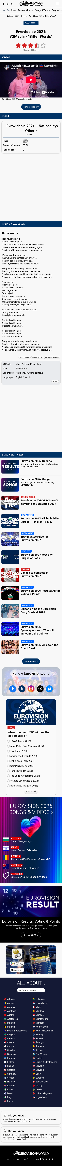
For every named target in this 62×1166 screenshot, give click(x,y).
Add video (25, 357)
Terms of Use (26, 1159)
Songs (42, 10)
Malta (38, 1007)
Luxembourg (41, 1003)
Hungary (11, 1081)
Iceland (11, 1085)
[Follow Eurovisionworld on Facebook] (3, 4)
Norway (39, 1034)
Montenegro (41, 1019)
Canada (11, 1038)
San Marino (41, 1054)
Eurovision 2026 (30, 809)
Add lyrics (38, 357)
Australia (11, 1011)
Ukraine (39, 1089)
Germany (11, 1073)
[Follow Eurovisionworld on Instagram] (7, 4)
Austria (10, 1015)
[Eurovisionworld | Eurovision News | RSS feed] (52, 1159)
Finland (10, 1062)
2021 (17, 16)
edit (56, 382)
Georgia (11, 1070)
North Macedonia (44, 1030)
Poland (39, 1038)
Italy (9, 1097)
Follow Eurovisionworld (31, 673)
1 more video (30, 106)
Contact (16, 1159)
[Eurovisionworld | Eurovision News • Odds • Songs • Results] (31, 4)
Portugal (39, 1042)
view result (31, 791)
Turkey (38, 1085)
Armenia (11, 1007)
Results (25, 10)
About (9, 1159)
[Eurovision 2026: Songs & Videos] (31, 827)
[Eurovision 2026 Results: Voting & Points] (31, 901)
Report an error (53, 357)
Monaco (39, 1015)
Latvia (10, 1101)
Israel (10, 1093)
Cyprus (10, 1046)
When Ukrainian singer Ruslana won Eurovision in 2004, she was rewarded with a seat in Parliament (29, 1118)
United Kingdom (43, 1093)
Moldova (39, 1011)
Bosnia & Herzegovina (17, 1030)
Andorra (11, 1003)
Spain (38, 1073)
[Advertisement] (31, 186)
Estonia (11, 1058)
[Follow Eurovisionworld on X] (11, 4)
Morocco (40, 1022)
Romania (39, 1046)
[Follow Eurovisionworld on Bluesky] (49, 688)
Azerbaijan (12, 1019)
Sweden (39, 1077)
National (10, 16)
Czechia (11, 1050)
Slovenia (39, 1070)
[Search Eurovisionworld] (4, 10)
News (13, 10)
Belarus (11, 1022)
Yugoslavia (41, 1097)
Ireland (10, 1089)
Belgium (11, 1026)
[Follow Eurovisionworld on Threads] (40, 688)
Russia (39, 1050)
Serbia (38, 1058)
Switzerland (41, 1081)
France (10, 1066)
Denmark (11, 1054)
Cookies (35, 1159)
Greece (10, 1077)
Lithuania (40, 999)
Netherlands (41, 1026)
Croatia (10, 1042)
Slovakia (39, 1066)
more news (32, 661)
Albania (11, 999)
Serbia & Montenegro (46, 1062)
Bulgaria (11, 1034)
